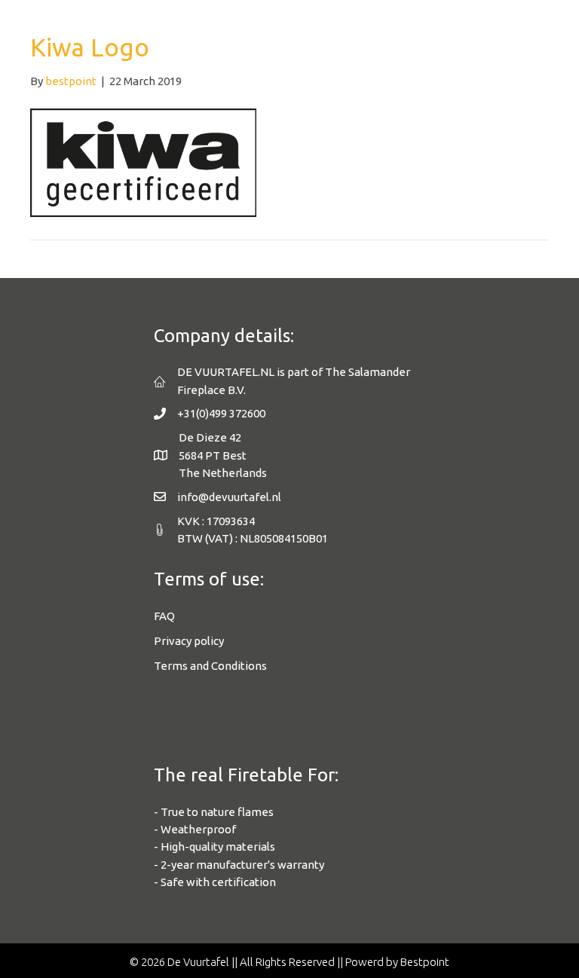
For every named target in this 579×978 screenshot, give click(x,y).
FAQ (164, 616)
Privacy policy (189, 640)
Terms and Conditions (210, 665)
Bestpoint (424, 961)
